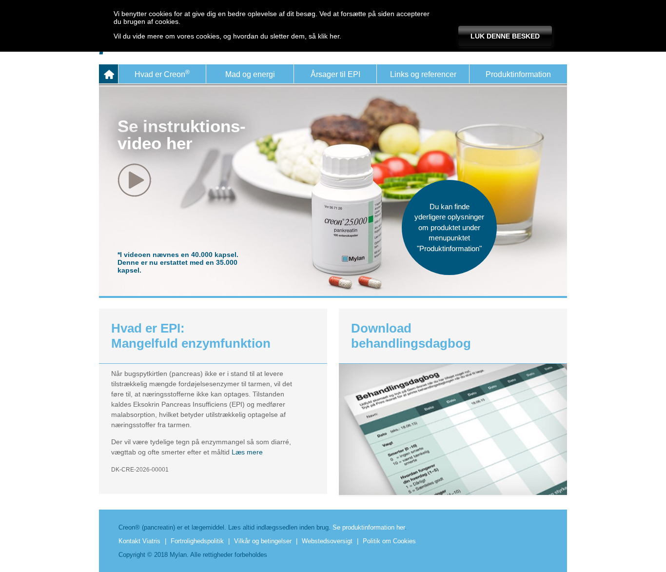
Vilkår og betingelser (263, 541)
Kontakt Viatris (139, 541)
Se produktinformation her (369, 527)
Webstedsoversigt (327, 541)
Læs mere (247, 452)
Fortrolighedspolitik (197, 541)
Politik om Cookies (389, 541)
